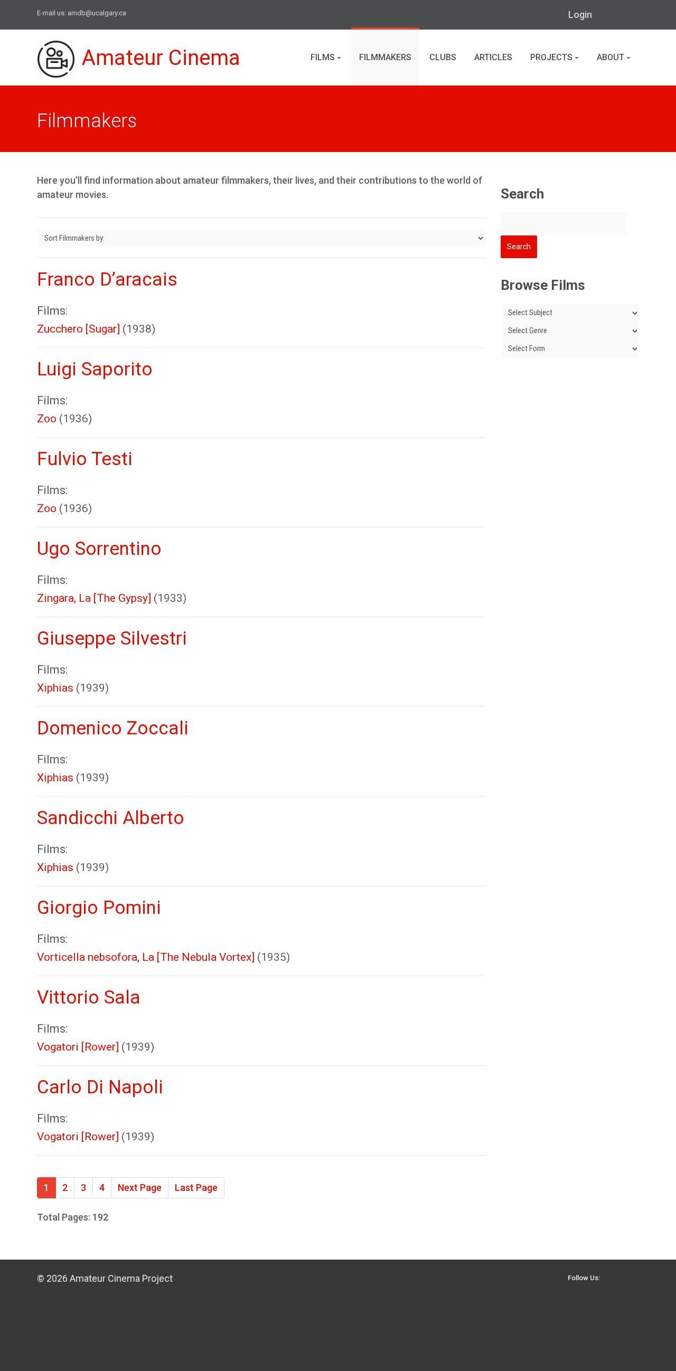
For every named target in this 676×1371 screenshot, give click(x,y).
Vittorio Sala (88, 997)
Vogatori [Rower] (78, 1047)
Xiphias (55, 688)
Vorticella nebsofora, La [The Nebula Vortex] (146, 957)
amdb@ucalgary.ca (97, 13)
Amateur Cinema (161, 57)
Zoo (47, 418)
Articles (493, 57)
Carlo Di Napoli (100, 1087)
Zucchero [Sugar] (78, 329)
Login (580, 14)
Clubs (442, 57)
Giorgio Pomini (99, 908)
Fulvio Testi (85, 459)
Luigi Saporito (95, 369)
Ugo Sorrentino (99, 549)
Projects (552, 57)
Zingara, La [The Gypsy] (94, 598)
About (611, 57)
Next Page (140, 1187)
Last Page (196, 1187)
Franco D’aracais (107, 279)
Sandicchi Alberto (110, 818)
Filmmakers (385, 57)
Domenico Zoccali (113, 728)
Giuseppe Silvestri (112, 638)
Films (324, 57)
